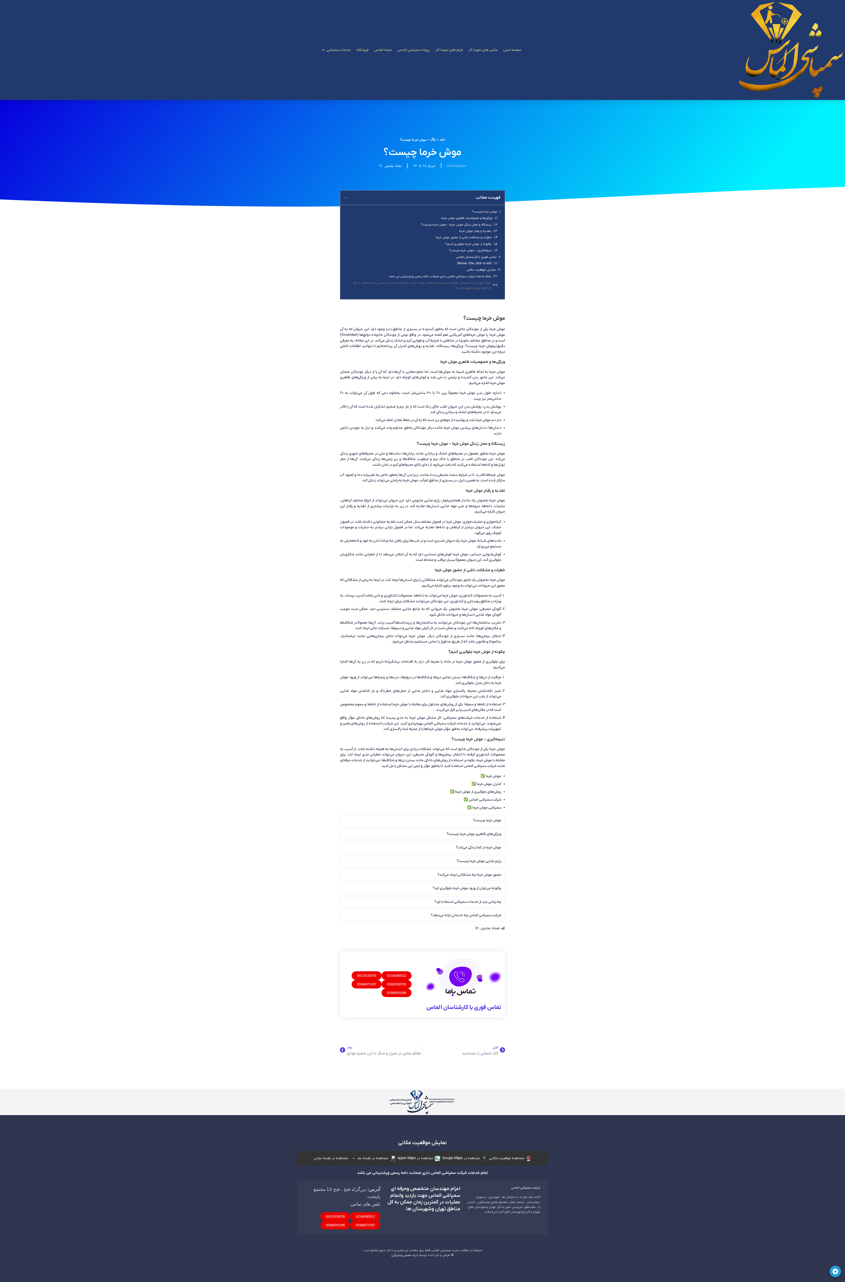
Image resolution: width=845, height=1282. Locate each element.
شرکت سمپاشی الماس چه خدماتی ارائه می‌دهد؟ (466, 915)
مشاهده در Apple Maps (415, 1158)
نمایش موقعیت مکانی (481, 270)
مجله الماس (383, 50)
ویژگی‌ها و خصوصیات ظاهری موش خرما (466, 218)
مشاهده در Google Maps (461, 1158)
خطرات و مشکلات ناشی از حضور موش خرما (464, 237)
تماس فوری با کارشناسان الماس (476, 257)
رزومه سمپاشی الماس (413, 50)
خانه (442, 139)
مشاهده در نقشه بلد (372, 1158)
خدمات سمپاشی (339, 50)
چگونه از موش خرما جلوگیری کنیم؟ (468, 244)
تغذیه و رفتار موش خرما (475, 231)
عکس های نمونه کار (483, 50)
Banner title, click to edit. (474, 263)
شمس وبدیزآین (401, 1255)
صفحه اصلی (512, 50)
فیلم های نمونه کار (449, 50)
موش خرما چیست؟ (484, 212)
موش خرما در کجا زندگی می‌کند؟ (478, 847)
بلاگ (433, 139)
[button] (346, 197)
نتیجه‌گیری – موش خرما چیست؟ (470, 250)
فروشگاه (362, 50)
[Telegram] (835, 1271)
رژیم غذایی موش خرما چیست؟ (479, 861)
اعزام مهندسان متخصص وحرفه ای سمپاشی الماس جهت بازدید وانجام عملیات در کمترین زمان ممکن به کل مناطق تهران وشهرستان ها (421, 285)
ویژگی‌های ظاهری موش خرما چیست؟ (474, 834)
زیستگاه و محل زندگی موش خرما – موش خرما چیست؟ (456, 225)
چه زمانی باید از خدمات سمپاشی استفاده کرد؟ (467, 902)
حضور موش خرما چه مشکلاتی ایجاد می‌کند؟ (469, 875)
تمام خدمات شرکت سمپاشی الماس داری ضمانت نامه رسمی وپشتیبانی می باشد (440, 276)
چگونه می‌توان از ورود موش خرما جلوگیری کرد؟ (467, 888)
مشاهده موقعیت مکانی (506, 1158)
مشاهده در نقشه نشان (331, 1158)
